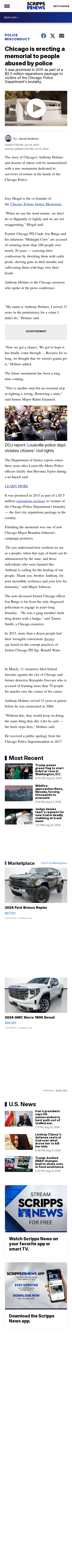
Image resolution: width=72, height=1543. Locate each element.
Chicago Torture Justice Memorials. (36, 203)
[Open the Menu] (6, 6)
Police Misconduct (17, 37)
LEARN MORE (16, 486)
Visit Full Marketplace (54, 863)
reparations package (30, 500)
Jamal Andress (28, 139)
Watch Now (60, 6)
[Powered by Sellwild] (61, 1090)
